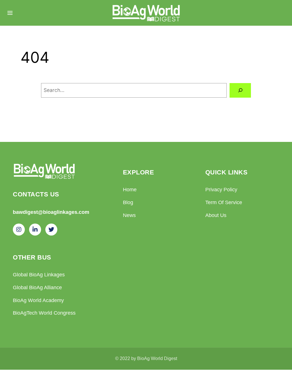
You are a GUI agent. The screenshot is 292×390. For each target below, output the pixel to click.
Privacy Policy (221, 189)
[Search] (240, 90)
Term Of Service (223, 202)
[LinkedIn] (35, 230)
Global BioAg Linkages (39, 275)
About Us (215, 215)
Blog (128, 202)
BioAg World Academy (38, 300)
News (129, 215)
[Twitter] (51, 230)
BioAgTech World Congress (44, 313)
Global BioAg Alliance (37, 287)
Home (130, 189)
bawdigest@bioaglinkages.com (51, 212)
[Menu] (10, 13)
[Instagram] (19, 230)
